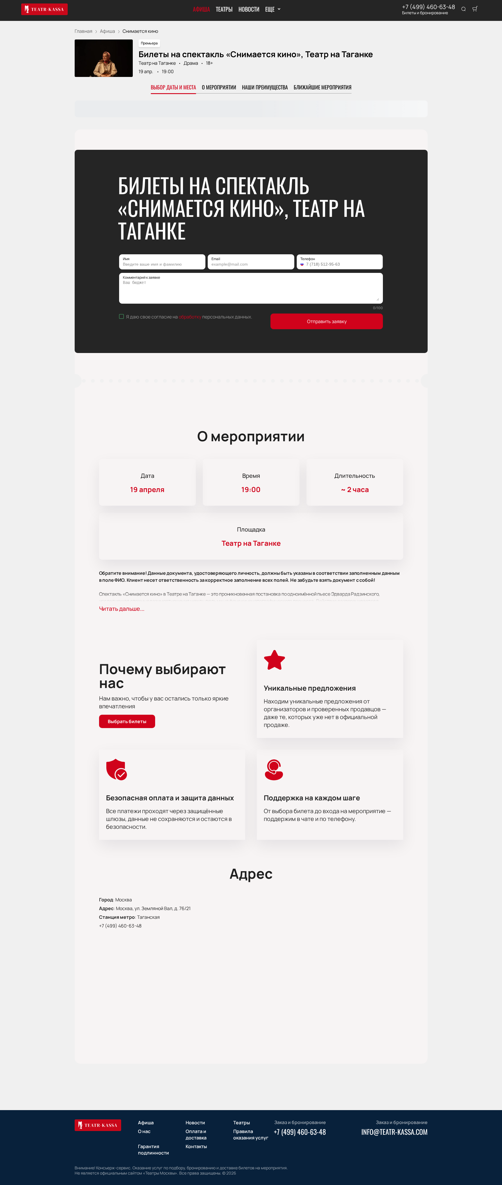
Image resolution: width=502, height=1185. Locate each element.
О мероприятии (219, 87)
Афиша (201, 9)
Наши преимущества (265, 87)
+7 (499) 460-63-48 (428, 6)
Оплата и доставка (196, 1134)
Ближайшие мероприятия (323, 87)
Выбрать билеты (127, 721)
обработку (190, 317)
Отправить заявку (327, 321)
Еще (269, 9)
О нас (144, 1131)
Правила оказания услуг (250, 1134)
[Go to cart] (475, 9)
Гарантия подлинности (153, 1149)
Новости (249, 9)
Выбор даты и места (173, 87)
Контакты (196, 1146)
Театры (224, 9)
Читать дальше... (121, 609)
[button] (302, 264)
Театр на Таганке (157, 63)
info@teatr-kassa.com (394, 1132)
